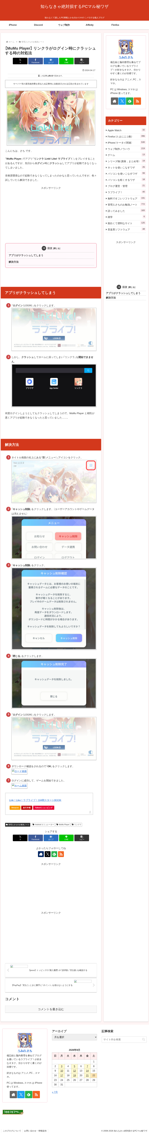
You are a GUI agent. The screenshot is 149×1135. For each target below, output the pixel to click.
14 (87, 1070)
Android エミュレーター (44, 825)
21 (87, 1075)
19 (74, 1075)
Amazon (15, 808)
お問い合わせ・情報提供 (35, 1131)
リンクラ (77, 825)
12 (74, 1070)
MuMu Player (64, 825)
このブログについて (12, 1131)
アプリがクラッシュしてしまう (26, 255)
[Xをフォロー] (47, 854)
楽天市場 (27, 808)
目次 (49, 248)
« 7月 (55, 1092)
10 (61, 1070)
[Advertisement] (51, 210)
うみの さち (126, 57)
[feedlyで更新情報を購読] (54, 854)
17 (61, 1075)
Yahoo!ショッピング (44, 808)
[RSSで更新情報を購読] (61, 854)
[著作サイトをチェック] (41, 854)
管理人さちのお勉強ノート (18, 825)
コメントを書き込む (51, 1009)
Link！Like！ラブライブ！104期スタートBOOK (35, 800)
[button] (81, 61)
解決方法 (14, 262)
